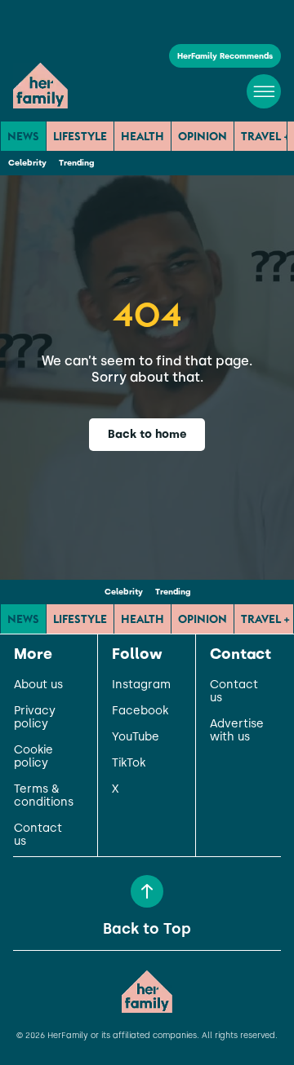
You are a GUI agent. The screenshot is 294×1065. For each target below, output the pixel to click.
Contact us (38, 835)
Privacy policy (35, 718)
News (23, 136)
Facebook (140, 711)
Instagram (141, 685)
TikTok (128, 763)
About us (38, 685)
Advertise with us (237, 731)
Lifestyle (80, 136)
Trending (76, 162)
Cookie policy (33, 757)
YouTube (135, 737)
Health (142, 136)
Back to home (147, 434)
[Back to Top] (147, 891)
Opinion (202, 136)
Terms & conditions (44, 796)
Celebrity (27, 162)
